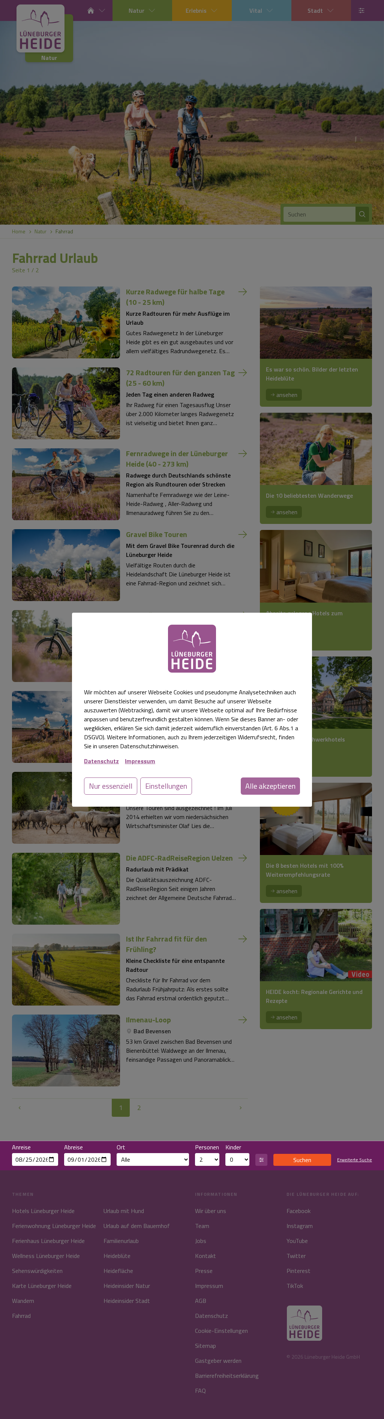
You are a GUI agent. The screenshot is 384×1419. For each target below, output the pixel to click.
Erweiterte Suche (354, 1160)
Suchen (302, 1159)
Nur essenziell (110, 786)
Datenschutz (101, 761)
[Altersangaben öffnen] (261, 1160)
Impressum (140, 761)
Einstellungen (166, 786)
